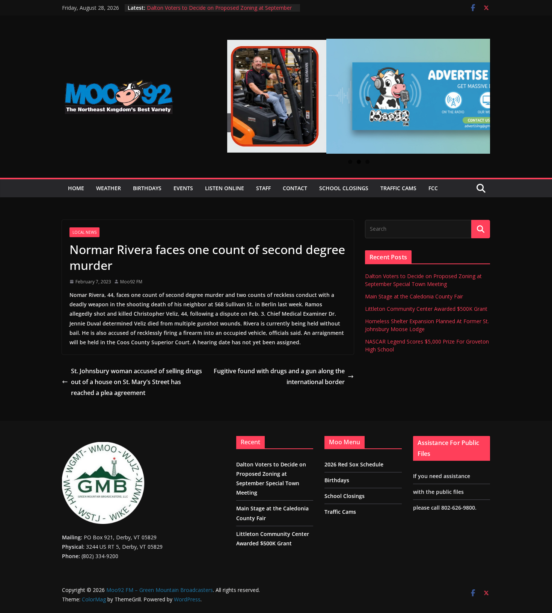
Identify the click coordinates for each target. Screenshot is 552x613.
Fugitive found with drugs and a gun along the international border (279, 376)
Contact (295, 188)
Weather (108, 188)
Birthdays (147, 188)
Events (183, 188)
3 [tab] (367, 162)
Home (76, 188)
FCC (433, 188)
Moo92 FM (131, 281)
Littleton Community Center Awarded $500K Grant (426, 308)
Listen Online (224, 188)
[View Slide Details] (358, 96)
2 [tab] (359, 162)
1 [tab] (350, 162)
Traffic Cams (398, 188)
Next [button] (481, 92)
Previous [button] (236, 91)
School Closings (343, 188)
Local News (84, 232)
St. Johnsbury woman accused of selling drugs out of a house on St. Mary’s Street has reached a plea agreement (136, 382)
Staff (263, 188)
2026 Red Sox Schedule (353, 464)
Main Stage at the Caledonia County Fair (414, 296)
